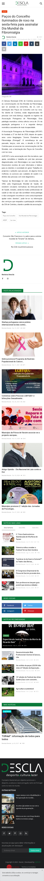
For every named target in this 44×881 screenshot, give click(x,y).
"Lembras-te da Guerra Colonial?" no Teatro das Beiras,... (29, 560)
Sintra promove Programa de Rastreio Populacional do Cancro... (18, 360)
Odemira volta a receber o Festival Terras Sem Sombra (27, 549)
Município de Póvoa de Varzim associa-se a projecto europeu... (21, 434)
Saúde (4, 11)
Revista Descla (11, 37)
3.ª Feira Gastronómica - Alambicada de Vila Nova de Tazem (27, 536)
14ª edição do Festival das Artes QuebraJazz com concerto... (28, 678)
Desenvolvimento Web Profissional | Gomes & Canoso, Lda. (28, 654)
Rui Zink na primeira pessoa (22, 247)
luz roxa (13, 220)
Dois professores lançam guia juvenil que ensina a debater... (27, 584)
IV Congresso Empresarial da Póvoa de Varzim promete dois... (28, 572)
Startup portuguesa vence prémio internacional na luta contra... (16, 323)
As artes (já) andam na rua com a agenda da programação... (27, 807)
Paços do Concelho (9, 216)
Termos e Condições (29, 867)
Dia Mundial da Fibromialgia (28, 216)
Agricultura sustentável (25, 689)
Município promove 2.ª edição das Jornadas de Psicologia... (21, 507)
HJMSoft (37, 862)
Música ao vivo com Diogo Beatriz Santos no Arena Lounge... (28, 817)
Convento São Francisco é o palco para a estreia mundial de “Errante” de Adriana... (22, 237)
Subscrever (35, 850)
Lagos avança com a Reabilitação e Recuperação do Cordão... (28, 796)
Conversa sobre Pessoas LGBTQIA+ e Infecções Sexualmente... (18, 397)
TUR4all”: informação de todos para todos (21, 738)
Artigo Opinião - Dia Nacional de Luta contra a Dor (21, 470)
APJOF (5, 220)
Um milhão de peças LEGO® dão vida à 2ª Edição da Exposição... (28, 667)
